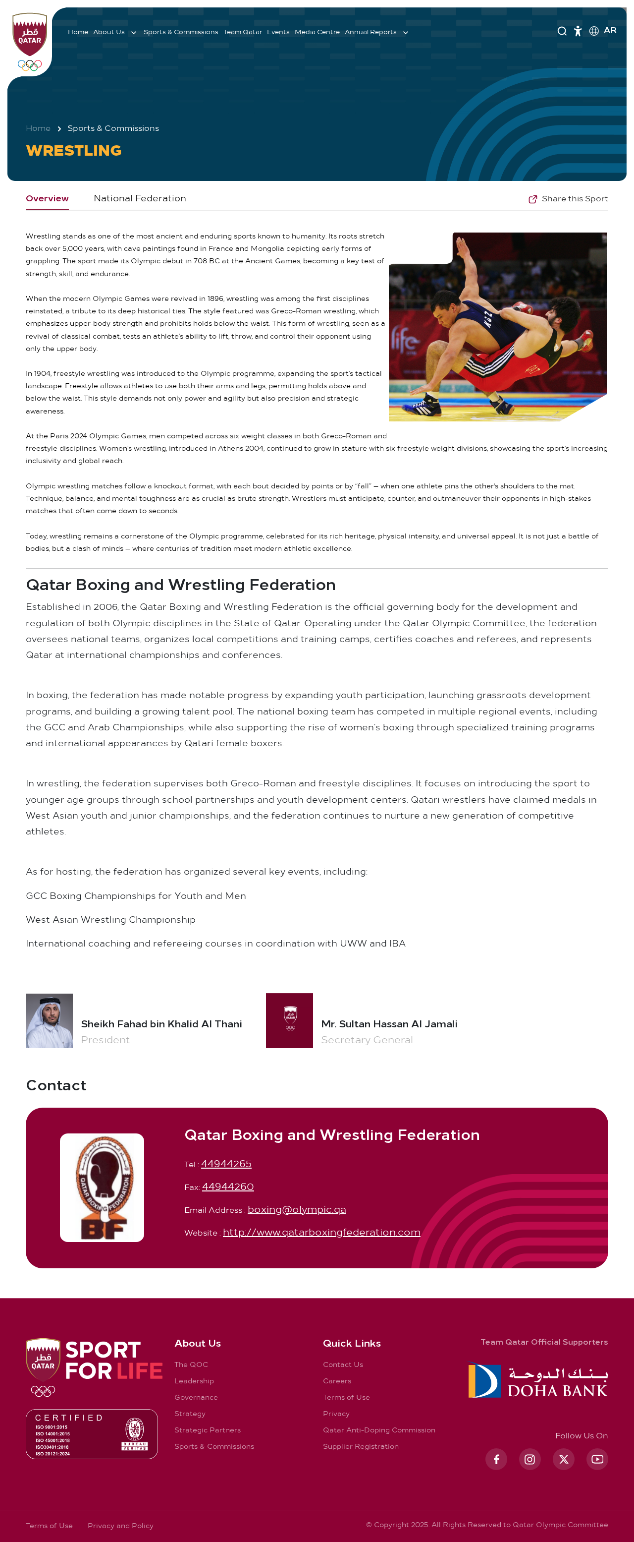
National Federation (140, 199)
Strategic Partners (207, 1430)
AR (610, 31)
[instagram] (530, 1459)
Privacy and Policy (121, 1526)
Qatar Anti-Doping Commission (379, 1430)
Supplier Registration (361, 1447)
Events (278, 32)
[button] (568, 199)
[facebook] (496, 1459)
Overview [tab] (47, 199)
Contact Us (343, 1365)
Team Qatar (242, 32)
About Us (109, 32)
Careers (337, 1381)
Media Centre (317, 32)
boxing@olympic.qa (297, 1210)
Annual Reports (371, 32)
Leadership (194, 1381)
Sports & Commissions (181, 32)
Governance (196, 1398)
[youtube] (597, 1459)
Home (78, 32)
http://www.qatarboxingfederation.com (322, 1233)
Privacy (336, 1414)
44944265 (226, 1164)
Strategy (190, 1414)
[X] (564, 1459)
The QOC (191, 1365)
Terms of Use (346, 1398)
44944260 (228, 1187)
